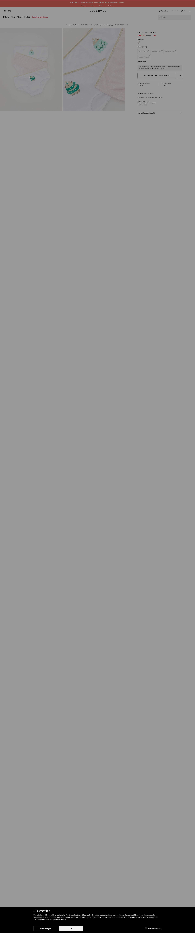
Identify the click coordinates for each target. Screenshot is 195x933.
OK (71, 928)
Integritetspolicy (59, 919)
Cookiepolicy (45, 919)
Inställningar (45, 929)
